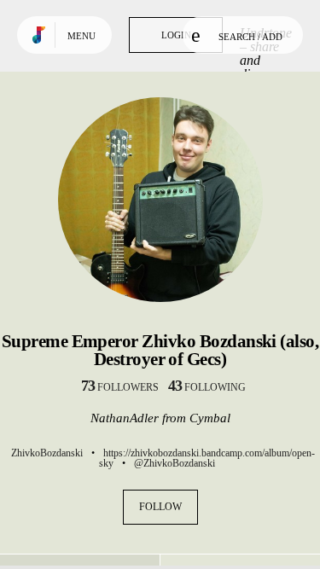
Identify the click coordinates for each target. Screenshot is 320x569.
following (207, 387)
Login (176, 35)
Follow (160, 507)
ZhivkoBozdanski (47, 453)
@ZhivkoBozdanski (174, 463)
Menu (81, 36)
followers (120, 387)
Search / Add (250, 37)
